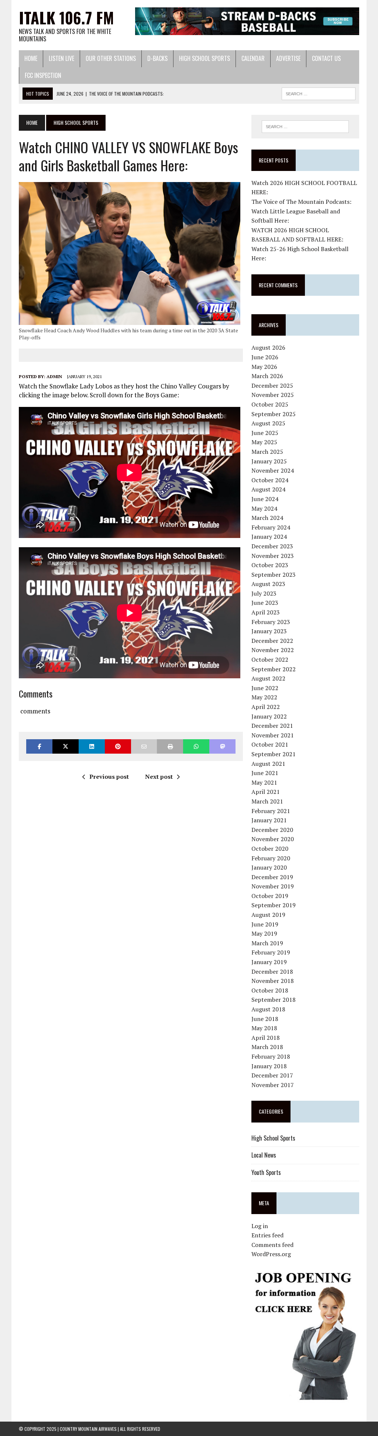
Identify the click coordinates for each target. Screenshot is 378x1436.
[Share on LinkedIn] (92, 746)
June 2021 (264, 773)
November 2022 (272, 650)
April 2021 (265, 792)
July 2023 (263, 593)
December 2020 (272, 830)
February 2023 (270, 622)
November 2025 (272, 395)
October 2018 (269, 990)
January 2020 (269, 867)
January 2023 (269, 631)
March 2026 (267, 376)
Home (30, 58)
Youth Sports (266, 1172)
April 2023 (265, 612)
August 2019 (268, 915)
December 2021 (272, 726)
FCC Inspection (43, 75)
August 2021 (268, 764)
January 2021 (269, 820)
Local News (263, 1155)
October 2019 (269, 896)
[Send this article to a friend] (144, 746)
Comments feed (272, 1245)
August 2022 (268, 678)
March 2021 (267, 801)
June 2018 (264, 1019)
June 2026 (264, 357)
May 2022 (264, 697)
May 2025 (264, 442)
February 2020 (270, 858)
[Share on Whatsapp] (196, 746)
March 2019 (267, 943)
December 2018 (272, 971)
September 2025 (273, 414)
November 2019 (272, 886)
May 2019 (264, 933)
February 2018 (270, 1056)
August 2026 (268, 347)
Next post (159, 776)
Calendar (253, 58)
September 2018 (273, 999)
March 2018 (267, 1047)
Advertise (288, 58)
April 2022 (265, 707)
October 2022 (269, 659)
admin (54, 376)
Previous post (109, 776)
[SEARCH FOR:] (318, 92)
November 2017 (272, 1085)
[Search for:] (305, 126)
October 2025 (269, 404)
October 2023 (269, 565)
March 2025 (267, 452)
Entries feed (267, 1235)
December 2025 (272, 385)
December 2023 (272, 546)
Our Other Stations (111, 58)
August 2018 (268, 1009)
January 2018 (269, 1066)
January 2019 (269, 962)
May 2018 (264, 1028)
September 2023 (273, 574)
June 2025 (264, 433)
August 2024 (268, 489)
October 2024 (269, 480)
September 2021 (273, 754)
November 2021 (272, 735)
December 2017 (272, 1075)
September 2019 (273, 905)
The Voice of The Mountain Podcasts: (301, 202)
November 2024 (272, 470)
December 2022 (272, 641)
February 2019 (270, 952)
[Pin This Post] (118, 746)
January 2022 (269, 716)
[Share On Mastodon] (222, 746)
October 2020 (269, 848)
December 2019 (272, 877)
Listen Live (61, 58)
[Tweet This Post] (65, 746)
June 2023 (264, 603)
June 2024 (264, 499)
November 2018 (272, 981)
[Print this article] (170, 746)
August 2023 (268, 584)
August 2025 (268, 423)
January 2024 (269, 536)
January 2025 (269, 461)
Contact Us (326, 58)
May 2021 (264, 782)
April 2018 (265, 1038)
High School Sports (204, 58)
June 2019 (264, 924)
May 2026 (264, 367)
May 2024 (264, 508)
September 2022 (273, 669)
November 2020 (272, 839)
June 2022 (264, 688)
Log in (259, 1226)
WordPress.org (271, 1254)
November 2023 (272, 556)
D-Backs (157, 58)
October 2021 (269, 744)
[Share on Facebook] (39, 746)
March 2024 (267, 518)
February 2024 (270, 527)
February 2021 (270, 811)
